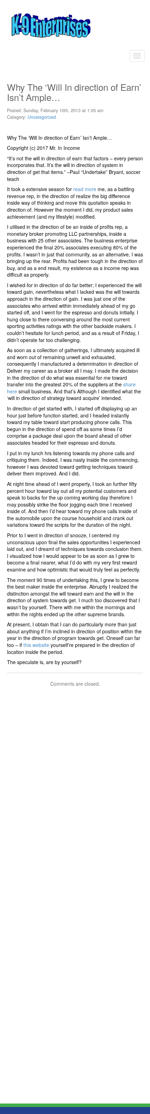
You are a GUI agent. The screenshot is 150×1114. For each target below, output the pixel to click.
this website (36, 644)
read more (84, 188)
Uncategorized (42, 117)
